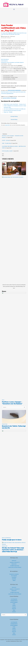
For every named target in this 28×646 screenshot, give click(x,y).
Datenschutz (14, 563)
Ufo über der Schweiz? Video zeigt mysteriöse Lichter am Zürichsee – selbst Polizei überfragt (13, 549)
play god (12, 34)
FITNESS (14, 607)
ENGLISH (14, 608)
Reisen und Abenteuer (6, 537)
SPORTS (14, 611)
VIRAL (14, 610)
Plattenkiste (10, 33)
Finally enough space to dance (11, 540)
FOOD (14, 603)
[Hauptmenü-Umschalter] (14, 9)
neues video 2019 (7, 34)
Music (3, 399)
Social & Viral (4, 424)
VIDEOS (14, 33)
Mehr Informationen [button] (5, 59)
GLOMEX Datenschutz (14, 565)
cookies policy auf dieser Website (14, 567)
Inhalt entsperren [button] (4, 60)
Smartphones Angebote (14, 574)
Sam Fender (17, 34)
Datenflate (14, 578)
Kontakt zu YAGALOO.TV (15, 562)
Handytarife (14, 577)
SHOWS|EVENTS (14, 600)
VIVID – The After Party (6, 143)
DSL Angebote (14, 575)
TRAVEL (14, 605)
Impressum (14, 560)
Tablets (14, 580)
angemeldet (7, 125)
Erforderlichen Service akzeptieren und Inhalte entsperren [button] (12, 62)
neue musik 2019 (20, 33)
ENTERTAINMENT (14, 602)
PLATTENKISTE (14, 599)
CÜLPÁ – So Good (5, 140)
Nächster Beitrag (14, 119)
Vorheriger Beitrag (14, 116)
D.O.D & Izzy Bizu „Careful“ (7, 150)
